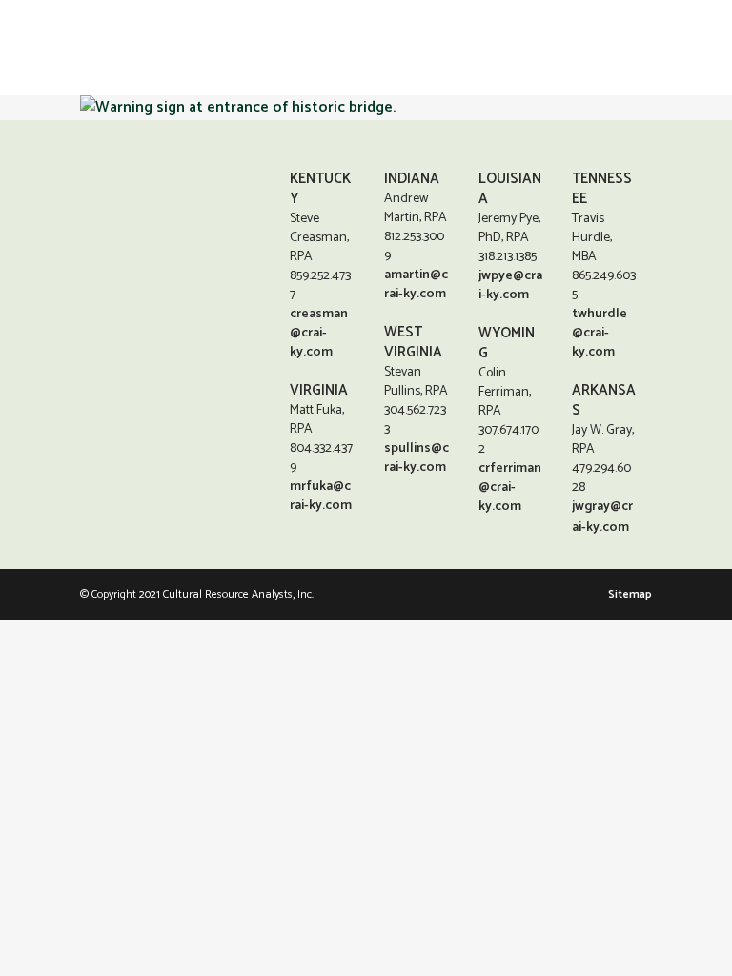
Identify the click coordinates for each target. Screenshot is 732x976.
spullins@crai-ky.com (416, 457)
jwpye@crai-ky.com (510, 285)
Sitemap (630, 594)
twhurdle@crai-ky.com (599, 333)
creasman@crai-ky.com (319, 333)
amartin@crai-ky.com (416, 284)
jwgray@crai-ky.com (602, 517)
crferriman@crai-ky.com (509, 488)
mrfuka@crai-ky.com (321, 496)
